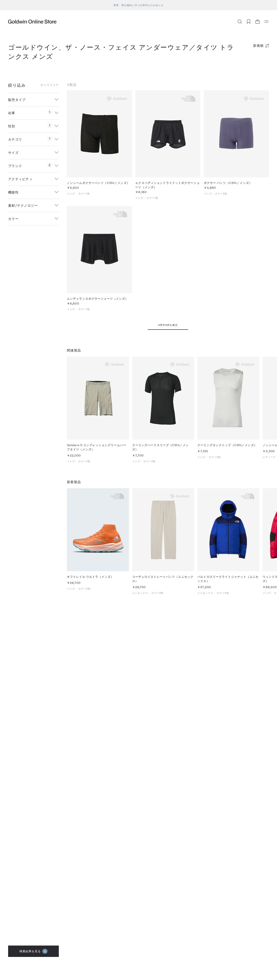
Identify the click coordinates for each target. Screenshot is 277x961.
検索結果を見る (32, 951)
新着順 (258, 45)
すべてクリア (49, 85)
